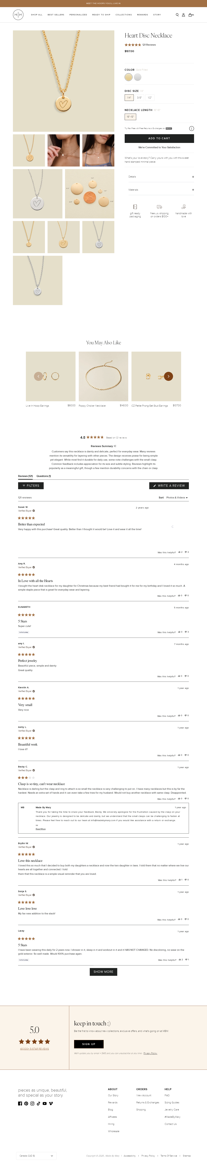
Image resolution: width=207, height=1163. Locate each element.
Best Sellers (56, 15)
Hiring (111, 1124)
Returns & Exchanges (147, 1102)
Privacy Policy (148, 1155)
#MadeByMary (172, 1116)
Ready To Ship (101, 15)
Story (157, 15)
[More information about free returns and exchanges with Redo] (191, 128)
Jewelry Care (172, 1109)
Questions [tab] (44, 476)
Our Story (113, 1095)
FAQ (167, 1095)
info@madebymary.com (103, 820)
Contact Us (171, 1124)
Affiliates (112, 1116)
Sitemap (187, 1155)
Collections (124, 15)
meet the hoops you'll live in (103, 3)
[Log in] (183, 14)
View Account (143, 1095)
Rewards (142, 15)
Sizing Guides (172, 1102)
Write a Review (173, 486)
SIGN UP (88, 1044)
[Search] (177, 14)
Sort (161, 497)
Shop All (37, 15)
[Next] (168, 376)
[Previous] (38, 376)
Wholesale (113, 1131)
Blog (110, 1109)
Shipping (141, 1109)
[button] (173, 526)
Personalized (78, 15)
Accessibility (130, 1155)
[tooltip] (115, 446)
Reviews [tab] (25, 476)
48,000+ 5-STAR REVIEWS (34, 1049)
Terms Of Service (169, 1155)
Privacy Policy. (150, 1053)
